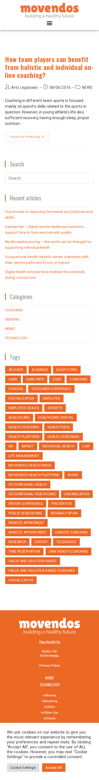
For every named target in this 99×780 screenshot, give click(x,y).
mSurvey (49, 695)
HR (11, 446)
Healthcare (19, 418)
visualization (21, 580)
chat (57, 379)
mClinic (49, 707)
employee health (24, 408)
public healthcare (25, 513)
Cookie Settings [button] (23, 768)
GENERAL (13, 319)
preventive (61, 504)
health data (58, 427)
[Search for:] (49, 178)
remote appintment (26, 523)
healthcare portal (55, 418)
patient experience (26, 504)
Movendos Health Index (30, 465)
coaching (78, 379)
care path (35, 379)
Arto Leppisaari (24, 87)
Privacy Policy (49, 665)
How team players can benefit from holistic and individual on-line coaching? (49, 67)
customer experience (52, 389)
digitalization (21, 398)
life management (24, 456)
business (40, 370)
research (17, 542)
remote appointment (28, 532)
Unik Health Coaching (68, 551)
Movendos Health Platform (34, 475)
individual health (58, 446)
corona (16, 389)
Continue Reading (25, 137)
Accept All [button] (53, 768)
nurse (73, 475)
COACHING (14, 310)
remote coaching (71, 532)
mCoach (49, 718)
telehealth (66, 542)
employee (51, 398)
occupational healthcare (32, 494)
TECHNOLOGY (16, 338)
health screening (63, 437)
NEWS (87, 87)
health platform (24, 437)
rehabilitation (64, 513)
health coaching (24, 427)
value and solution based (33, 561)
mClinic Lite (49, 712)
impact (28, 446)
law (86, 446)
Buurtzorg (66, 370)
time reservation (24, 551)
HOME (49, 678)
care (13, 379)
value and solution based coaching (42, 571)
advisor (16, 370)
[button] (49, 22)
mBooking (49, 701)
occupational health (28, 484)
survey (41, 542)
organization (76, 494)
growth (55, 408)
